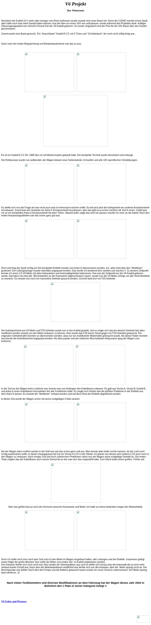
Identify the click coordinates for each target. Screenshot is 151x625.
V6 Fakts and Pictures (14, 601)
